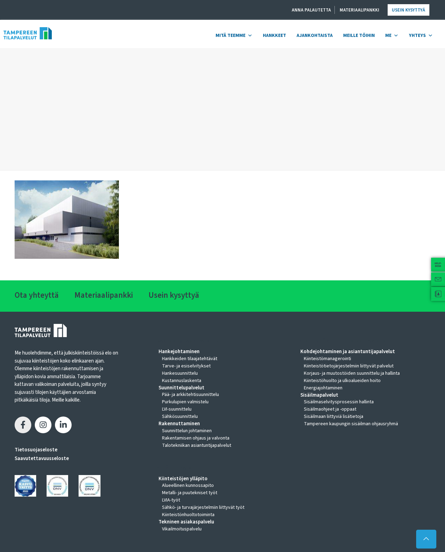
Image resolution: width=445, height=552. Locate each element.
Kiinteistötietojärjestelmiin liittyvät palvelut (349, 366)
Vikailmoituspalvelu (182, 529)
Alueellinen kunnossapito (188, 485)
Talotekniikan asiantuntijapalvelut (196, 445)
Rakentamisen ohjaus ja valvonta (195, 438)
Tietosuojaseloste (36, 449)
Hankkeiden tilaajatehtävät (189, 358)
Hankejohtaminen (179, 351)
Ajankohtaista (315, 35)
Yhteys (417, 35)
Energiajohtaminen (323, 387)
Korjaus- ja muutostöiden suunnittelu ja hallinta (352, 373)
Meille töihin (359, 35)
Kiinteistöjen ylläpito (183, 478)
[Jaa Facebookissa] (23, 425)
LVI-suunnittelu (177, 409)
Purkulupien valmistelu (185, 401)
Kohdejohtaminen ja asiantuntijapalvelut (347, 351)
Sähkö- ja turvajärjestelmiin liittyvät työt (203, 507)
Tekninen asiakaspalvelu (186, 522)
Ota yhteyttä (37, 295)
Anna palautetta (311, 10)
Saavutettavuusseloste (42, 458)
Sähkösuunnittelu (180, 416)
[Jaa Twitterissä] (43, 425)
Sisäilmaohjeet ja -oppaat (330, 409)
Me (388, 35)
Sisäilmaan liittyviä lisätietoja (333, 416)
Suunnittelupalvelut (181, 387)
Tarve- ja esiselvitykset (186, 366)
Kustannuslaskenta (181, 380)
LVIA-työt (171, 500)
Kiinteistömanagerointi (327, 358)
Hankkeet (274, 35)
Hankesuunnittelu (180, 373)
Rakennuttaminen (179, 423)
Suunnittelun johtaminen (187, 430)
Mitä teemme (230, 35)
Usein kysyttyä (408, 10)
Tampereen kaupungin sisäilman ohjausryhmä (351, 423)
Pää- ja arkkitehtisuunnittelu (190, 394)
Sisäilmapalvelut (319, 395)
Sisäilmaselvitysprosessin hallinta (339, 401)
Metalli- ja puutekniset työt (189, 492)
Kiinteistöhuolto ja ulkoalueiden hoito (342, 380)
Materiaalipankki (359, 10)
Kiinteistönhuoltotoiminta (188, 514)
